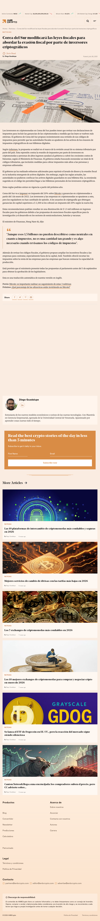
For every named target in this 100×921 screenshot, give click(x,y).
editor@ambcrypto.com (43, 883)
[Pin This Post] (25, 297)
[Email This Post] (31, 297)
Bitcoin (57, 193)
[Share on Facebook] (14, 297)
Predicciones (8, 831)
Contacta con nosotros (60, 819)
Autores (53, 825)
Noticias (7, 32)
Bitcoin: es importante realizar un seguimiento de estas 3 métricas (40, 284)
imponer (24, 193)
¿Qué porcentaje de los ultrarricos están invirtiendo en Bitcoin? (41, 287)
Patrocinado (8, 848)
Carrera (53, 831)
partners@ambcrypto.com (17, 883)
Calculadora (8, 837)
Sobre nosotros (56, 807)
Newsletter (7, 825)
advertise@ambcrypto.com (70, 883)
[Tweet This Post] (20, 297)
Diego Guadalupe (10, 56)
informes (13, 149)
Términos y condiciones (13, 863)
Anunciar (54, 813)
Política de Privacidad (12, 869)
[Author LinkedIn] (22, 405)
